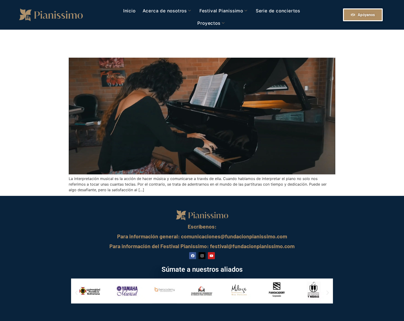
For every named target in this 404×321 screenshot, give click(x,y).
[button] (76, 293)
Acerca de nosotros (165, 11)
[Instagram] (202, 255)
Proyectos (208, 23)
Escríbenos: (202, 226)
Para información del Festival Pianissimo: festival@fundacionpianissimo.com (202, 246)
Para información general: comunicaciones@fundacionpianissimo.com (202, 236)
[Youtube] (211, 255)
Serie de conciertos (278, 11)
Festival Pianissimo (221, 11)
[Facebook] (192, 255)
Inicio (129, 11)
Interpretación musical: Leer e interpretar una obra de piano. (188, 42)
